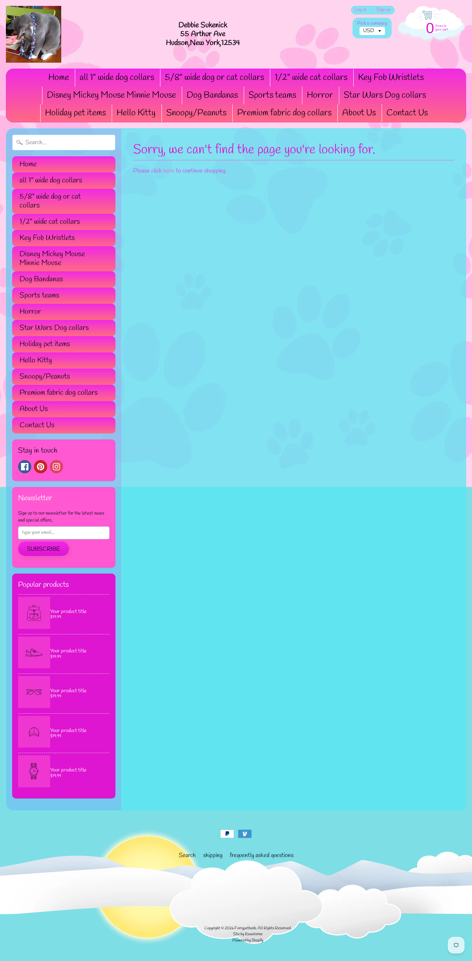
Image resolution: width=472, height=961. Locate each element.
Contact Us (407, 113)
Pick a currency (372, 23)
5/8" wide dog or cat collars (214, 78)
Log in (360, 10)
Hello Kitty (136, 113)
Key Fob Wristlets (391, 78)
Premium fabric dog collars (284, 113)
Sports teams (272, 95)
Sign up (383, 10)
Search (187, 855)
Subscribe (43, 549)
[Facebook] (24, 466)
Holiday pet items (75, 113)
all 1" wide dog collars (117, 78)
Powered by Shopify (247, 940)
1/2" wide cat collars (311, 78)
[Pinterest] (40, 466)
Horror (320, 95)
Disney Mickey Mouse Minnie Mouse (111, 95)
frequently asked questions (262, 855)
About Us (359, 113)
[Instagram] (56, 466)
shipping (212, 855)
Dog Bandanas (212, 95)
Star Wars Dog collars (385, 95)
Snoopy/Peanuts (196, 113)
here (168, 171)
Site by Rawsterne (248, 934)
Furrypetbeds (245, 928)
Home (58, 78)
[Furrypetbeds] (33, 34)
